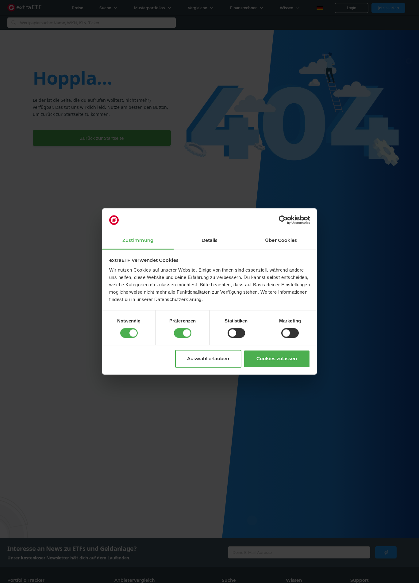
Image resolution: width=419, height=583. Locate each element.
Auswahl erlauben (208, 358)
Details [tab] (210, 240)
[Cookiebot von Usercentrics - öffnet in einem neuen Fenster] (283, 220)
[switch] (182, 333)
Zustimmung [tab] (137, 240)
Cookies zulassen (276, 358)
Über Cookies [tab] (281, 240)
